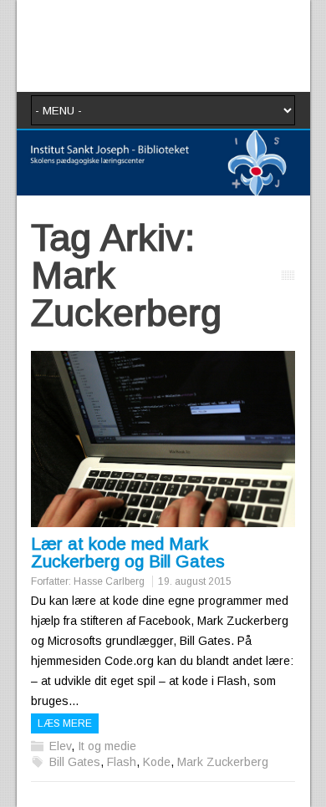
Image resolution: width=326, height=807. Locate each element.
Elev (60, 746)
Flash (121, 762)
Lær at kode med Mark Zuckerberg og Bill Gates (128, 552)
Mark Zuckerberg (222, 762)
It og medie (107, 746)
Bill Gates (74, 762)
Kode (157, 762)
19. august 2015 (195, 581)
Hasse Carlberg (109, 581)
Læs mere (65, 723)
